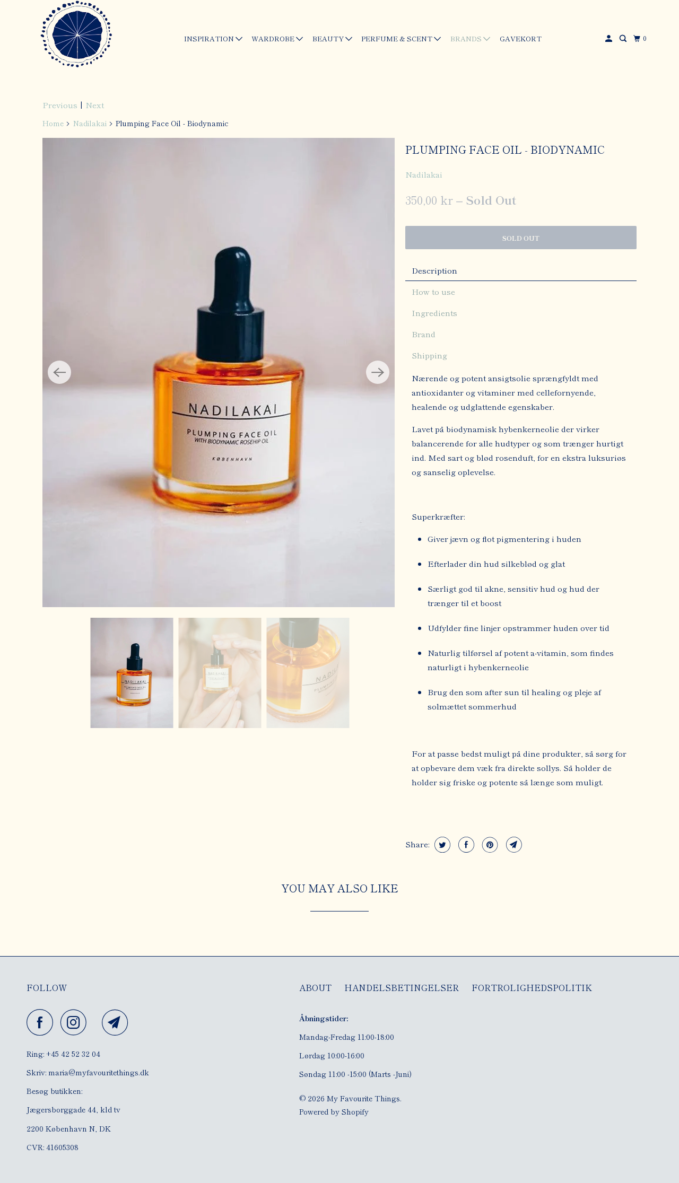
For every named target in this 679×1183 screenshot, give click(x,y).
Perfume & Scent (397, 38)
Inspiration (210, 38)
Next (94, 104)
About (315, 987)
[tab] (521, 270)
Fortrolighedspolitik (532, 987)
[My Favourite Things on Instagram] (76, 1022)
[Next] (377, 372)
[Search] (623, 38)
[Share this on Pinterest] (489, 845)
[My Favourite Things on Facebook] (42, 1022)
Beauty (328, 38)
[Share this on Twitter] (441, 845)
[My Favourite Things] (74, 35)
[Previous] (59, 372)
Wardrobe (273, 38)
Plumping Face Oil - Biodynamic (505, 149)
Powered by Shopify (334, 1111)
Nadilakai (90, 123)
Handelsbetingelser (401, 987)
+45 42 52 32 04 (73, 1053)
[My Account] (609, 38)
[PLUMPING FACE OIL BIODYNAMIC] (218, 372)
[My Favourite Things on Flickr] (97, 1022)
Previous (59, 104)
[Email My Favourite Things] (118, 1022)
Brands (466, 38)
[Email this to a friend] (512, 845)
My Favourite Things (363, 1098)
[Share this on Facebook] (465, 845)
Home (53, 123)
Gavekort (521, 38)
